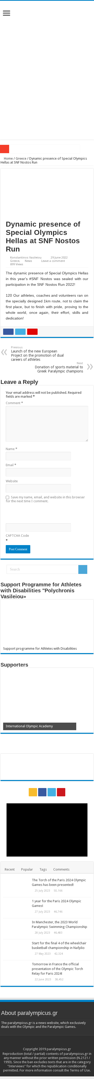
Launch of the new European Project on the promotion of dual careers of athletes (37, 354)
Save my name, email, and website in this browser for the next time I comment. (45, 499)
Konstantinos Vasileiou (26, 257)
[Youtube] (61, 792)
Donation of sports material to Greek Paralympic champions (59, 367)
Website (12, 481)
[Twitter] (52, 792)
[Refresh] (43, 512)
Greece (21, 158)
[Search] (82, 569)
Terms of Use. (80, 1070)
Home (8, 158)
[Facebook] (42, 792)
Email (11, 465)
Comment (14, 403)
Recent (10, 869)
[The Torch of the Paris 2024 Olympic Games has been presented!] (16, 886)
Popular (27, 869)
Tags (43, 869)
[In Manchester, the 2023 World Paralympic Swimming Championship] (16, 929)
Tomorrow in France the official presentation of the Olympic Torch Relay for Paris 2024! (57, 968)
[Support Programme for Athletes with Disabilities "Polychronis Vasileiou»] (47, 624)
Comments (61, 869)
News (28, 261)
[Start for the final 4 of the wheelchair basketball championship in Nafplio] (16, 950)
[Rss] (33, 792)
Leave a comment (53, 261)
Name (11, 449)
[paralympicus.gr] (47, 36)
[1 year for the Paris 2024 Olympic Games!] (16, 908)
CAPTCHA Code (17, 536)
